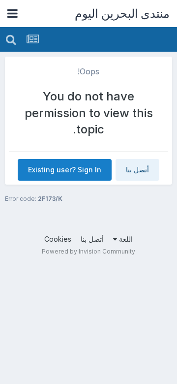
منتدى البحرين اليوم (122, 13)
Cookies (57, 239)
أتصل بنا (137, 169)
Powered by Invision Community (88, 251)
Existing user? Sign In (64, 169)
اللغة (125, 239)
